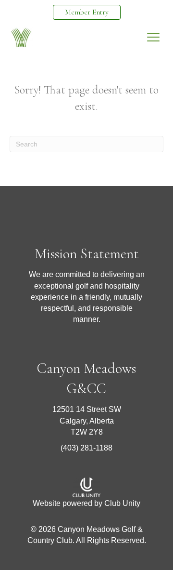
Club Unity (122, 503)
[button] (153, 37)
